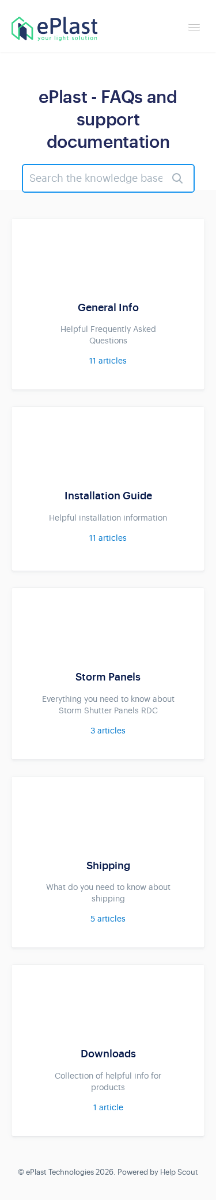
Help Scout (179, 1172)
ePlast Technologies (60, 1172)
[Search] (177, 178)
